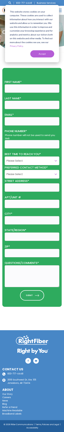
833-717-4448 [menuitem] (24, 3)
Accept (42, 53)
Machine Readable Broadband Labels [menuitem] (12, 412)
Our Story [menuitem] (7, 394)
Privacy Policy (16, 46)
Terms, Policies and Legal (47, 424)
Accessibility (32, 427)
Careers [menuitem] (6, 397)
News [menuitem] (5, 400)
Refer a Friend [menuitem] (9, 407)
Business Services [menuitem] (46, 3)
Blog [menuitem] (4, 403)
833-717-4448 (15, 373)
